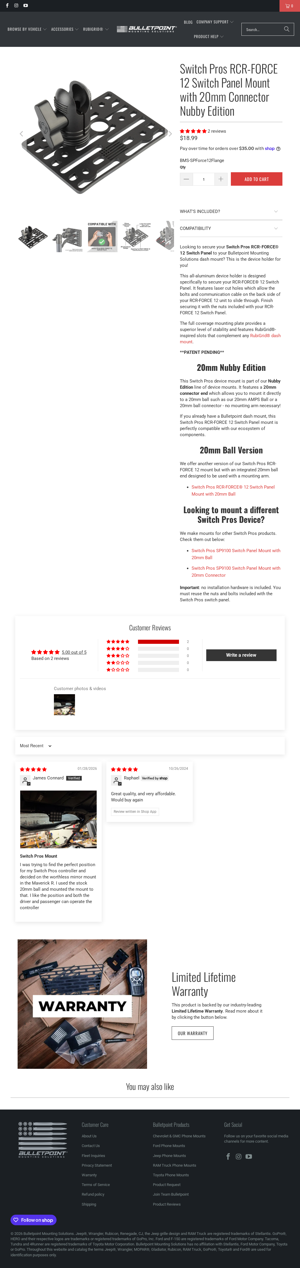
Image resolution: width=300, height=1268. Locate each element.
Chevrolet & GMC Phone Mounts (179, 1136)
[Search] (286, 29)
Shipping (89, 1204)
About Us (89, 1136)
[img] (33, 769)
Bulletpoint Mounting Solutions (48, 1233)
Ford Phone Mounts (169, 1146)
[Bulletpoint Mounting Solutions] (147, 29)
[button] (27, 29)
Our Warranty (192, 1033)
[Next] (169, 134)
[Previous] (22, 134)
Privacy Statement (97, 1165)
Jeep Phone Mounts (169, 1155)
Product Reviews (167, 1204)
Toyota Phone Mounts (171, 1175)
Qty (183, 167)
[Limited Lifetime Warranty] (82, 1004)
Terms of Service (96, 1184)
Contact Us (91, 1146)
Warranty (89, 1175)
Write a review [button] (241, 655)
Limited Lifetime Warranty (204, 983)
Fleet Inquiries (93, 1155)
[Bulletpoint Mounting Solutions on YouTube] (25, 5)
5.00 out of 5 (74, 652)
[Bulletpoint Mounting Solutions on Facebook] (6, 5)
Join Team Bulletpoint (171, 1194)
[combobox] (267, 29)
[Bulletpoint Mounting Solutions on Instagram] (15, 5)
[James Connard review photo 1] (58, 819)
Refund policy (93, 1194)
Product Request (166, 1184)
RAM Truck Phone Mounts (174, 1165)
